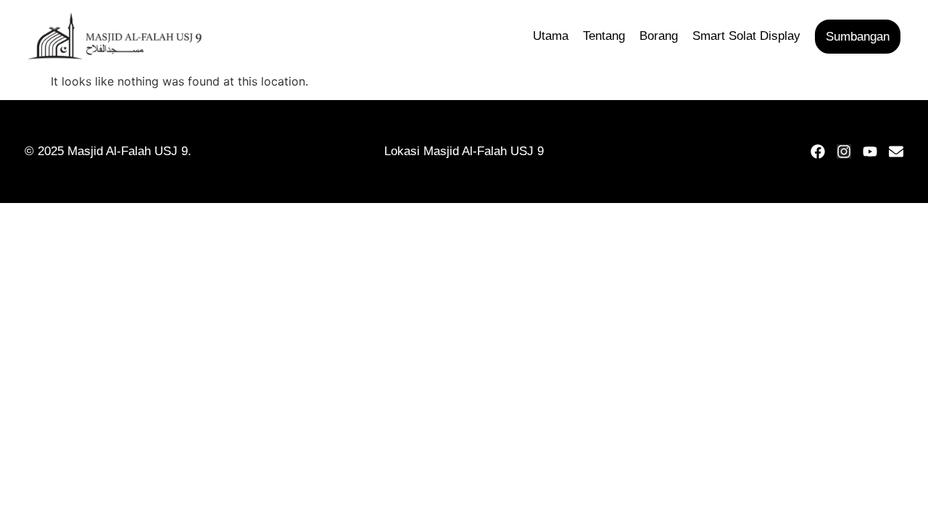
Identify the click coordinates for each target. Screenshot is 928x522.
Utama (550, 36)
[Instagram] (844, 151)
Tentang (604, 36)
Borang (658, 36)
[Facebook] (818, 151)
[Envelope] (896, 151)
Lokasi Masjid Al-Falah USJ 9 (464, 151)
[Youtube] (870, 151)
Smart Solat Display (746, 36)
